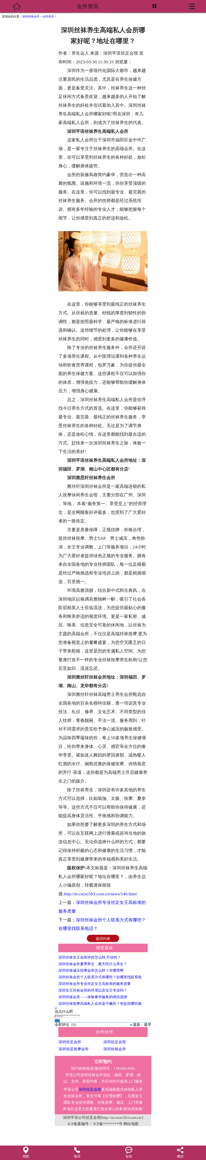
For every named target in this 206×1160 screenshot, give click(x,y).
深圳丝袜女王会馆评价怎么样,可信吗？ (89, 957)
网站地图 (130, 1124)
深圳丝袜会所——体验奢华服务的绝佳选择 (92, 997)
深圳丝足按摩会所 (74, 1049)
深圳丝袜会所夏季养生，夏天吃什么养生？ (92, 964)
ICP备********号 (107, 1124)
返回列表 (103, 939)
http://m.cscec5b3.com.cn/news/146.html (100, 893)
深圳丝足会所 (70, 1042)
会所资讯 (48, 16)
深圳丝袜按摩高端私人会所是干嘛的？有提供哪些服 (100, 1004)
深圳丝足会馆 (114, 1042)
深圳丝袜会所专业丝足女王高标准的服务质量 (94, 984)
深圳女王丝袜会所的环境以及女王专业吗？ (92, 990)
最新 (136, 1025)
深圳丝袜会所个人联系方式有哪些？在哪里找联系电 (100, 977)
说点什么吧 (64, 1012)
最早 (147, 1025)
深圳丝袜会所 (30, 16)
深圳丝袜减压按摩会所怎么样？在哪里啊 (91, 970)
